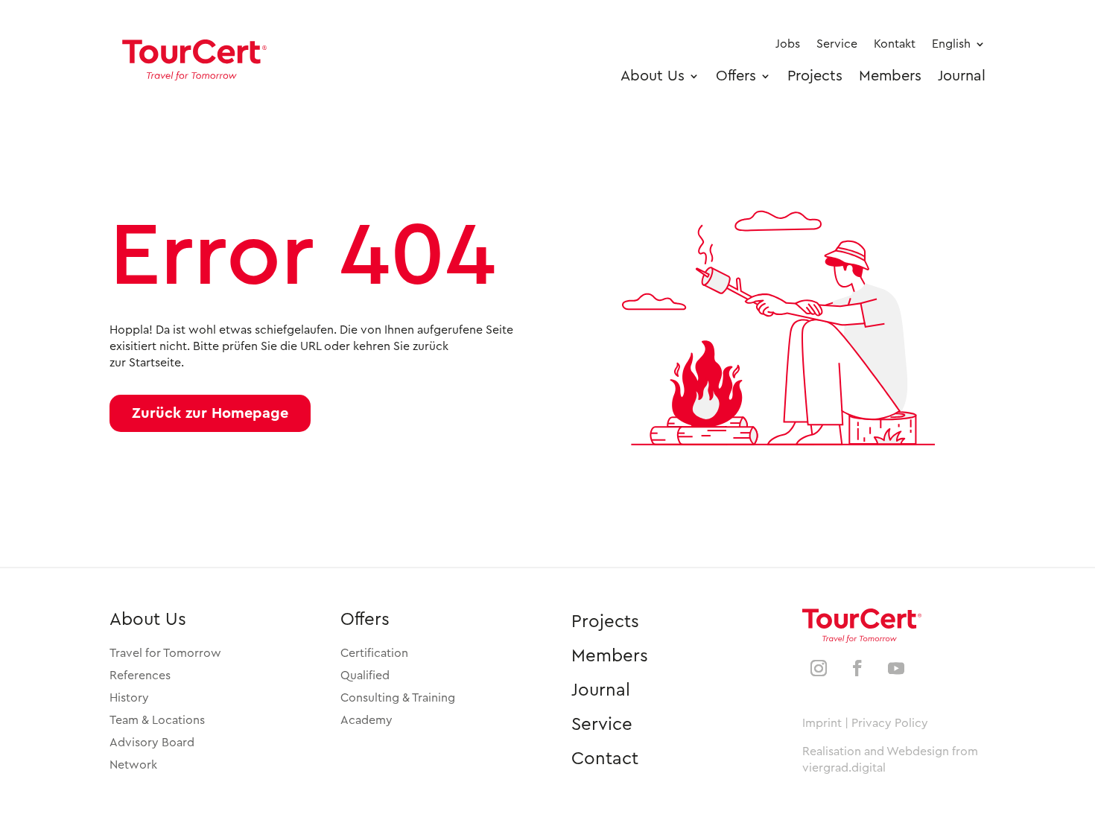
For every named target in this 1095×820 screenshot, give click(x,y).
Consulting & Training (397, 698)
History (129, 698)
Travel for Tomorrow (165, 653)
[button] (210, 413)
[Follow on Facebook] (857, 668)
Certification (374, 653)
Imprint (822, 723)
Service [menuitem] (836, 44)
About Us (148, 620)
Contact (604, 759)
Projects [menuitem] (814, 76)
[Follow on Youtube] (896, 668)
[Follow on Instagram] (818, 668)
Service (601, 725)
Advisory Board (152, 743)
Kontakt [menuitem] (894, 44)
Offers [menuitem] (736, 76)
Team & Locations (157, 720)
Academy (366, 720)
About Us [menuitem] (652, 76)
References (140, 675)
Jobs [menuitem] (787, 44)
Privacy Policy (889, 723)
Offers (365, 620)
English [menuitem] (951, 44)
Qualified (365, 675)
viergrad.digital (844, 768)
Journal (600, 690)
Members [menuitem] (890, 76)
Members (609, 656)
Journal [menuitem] (962, 76)
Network (133, 765)
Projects (605, 622)
